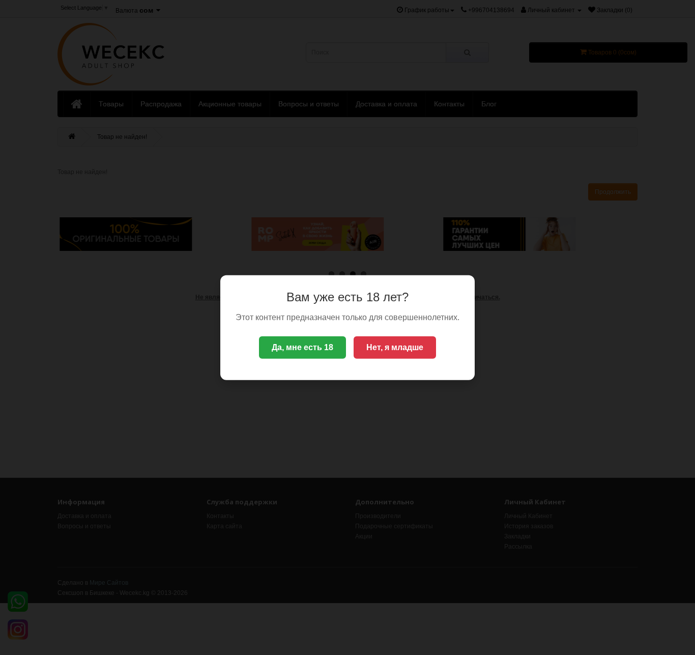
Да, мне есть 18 (302, 347)
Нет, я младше (394, 347)
